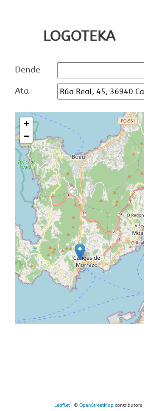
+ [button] (26, 123)
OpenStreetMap (96, 405)
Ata (22, 91)
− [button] (26, 136)
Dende (27, 70)
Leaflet (62, 405)
